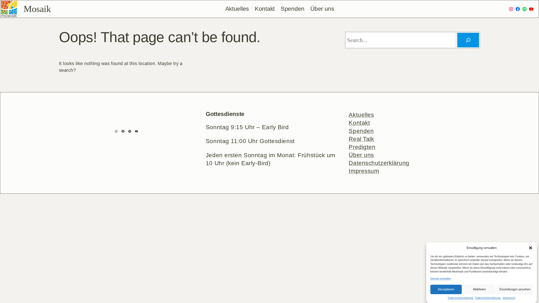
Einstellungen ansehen (514, 289)
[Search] (468, 40)
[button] (530, 248)
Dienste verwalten (440, 278)
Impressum (509, 297)
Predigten (362, 147)
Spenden (361, 131)
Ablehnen (479, 289)
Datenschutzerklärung (460, 297)
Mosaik (37, 9)
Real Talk (361, 139)
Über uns (361, 155)
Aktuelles (361, 115)
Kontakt (359, 123)
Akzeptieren (446, 289)
